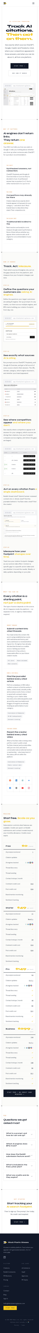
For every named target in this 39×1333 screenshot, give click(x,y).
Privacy (16, 1325)
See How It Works (19, 73)
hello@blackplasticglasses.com (14, 1303)
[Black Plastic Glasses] (4, 3)
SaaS (23, 1272)
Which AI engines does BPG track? (16, 1145)
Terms (23, 1325)
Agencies (25, 1276)
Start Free (10, 1308)
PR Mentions (7, 1276)
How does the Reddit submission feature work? (18, 1155)
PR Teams (25, 1280)
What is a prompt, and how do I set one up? (16, 1134)
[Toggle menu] (33, 3)
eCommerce (26, 1268)
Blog (4, 1295)
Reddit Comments (9, 1272)
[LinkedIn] (4, 1257)
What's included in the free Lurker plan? (16, 1166)
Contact (6, 1291)
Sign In (5, 1299)
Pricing (5, 1280)
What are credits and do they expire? (17, 1176)
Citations (6, 1268)
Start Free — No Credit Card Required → (19, 1093)
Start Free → (19, 66)
